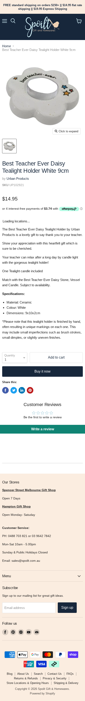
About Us (23, 673)
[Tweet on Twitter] (13, 390)
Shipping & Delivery (66, 683)
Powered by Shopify (42, 693)
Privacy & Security (54, 678)
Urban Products (18, 178)
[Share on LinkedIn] (22, 390)
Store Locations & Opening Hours (28, 683)
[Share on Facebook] (5, 390)
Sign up (67, 607)
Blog (9, 673)
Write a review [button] (42, 429)
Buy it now (42, 371)
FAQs (70, 673)
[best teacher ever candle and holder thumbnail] (9, 146)
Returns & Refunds (26, 678)
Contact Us (55, 673)
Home (6, 46)
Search (38, 673)
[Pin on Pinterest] (30, 390)
